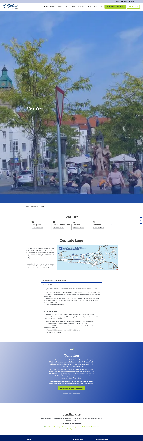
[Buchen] (141, 217)
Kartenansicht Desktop (71, 394)
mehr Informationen (37, 227)
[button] (137, 1)
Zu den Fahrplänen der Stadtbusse (55, 304)
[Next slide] (111, 225)
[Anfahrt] (141, 220)
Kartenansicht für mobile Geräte (71, 388)
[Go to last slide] (31, 225)
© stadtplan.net (71, 429)
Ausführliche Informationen (53, 332)
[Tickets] (141, 223)
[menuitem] (117, 1)
